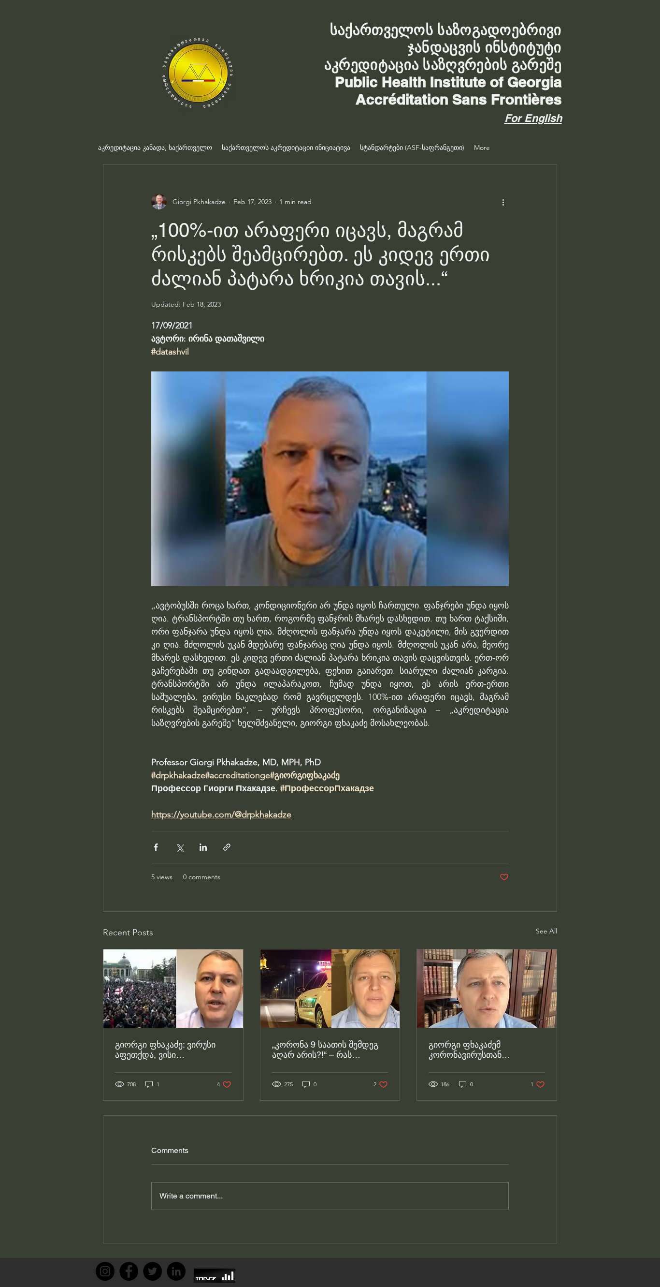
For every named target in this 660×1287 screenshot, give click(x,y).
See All (546, 931)
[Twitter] (152, 1271)
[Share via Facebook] (155, 847)
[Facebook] (128, 1271)
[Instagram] (105, 1271)
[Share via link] (226, 847)
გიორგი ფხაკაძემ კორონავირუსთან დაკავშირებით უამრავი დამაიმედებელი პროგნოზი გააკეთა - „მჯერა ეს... (485, 1049)
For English (533, 118)
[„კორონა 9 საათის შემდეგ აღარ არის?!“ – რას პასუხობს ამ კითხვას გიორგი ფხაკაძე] (330, 988)
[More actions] (503, 201)
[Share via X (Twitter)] (179, 847)
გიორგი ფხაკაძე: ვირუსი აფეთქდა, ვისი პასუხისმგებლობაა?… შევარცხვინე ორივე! (165, 1049)
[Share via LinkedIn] (203, 847)
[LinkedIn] (176, 1271)
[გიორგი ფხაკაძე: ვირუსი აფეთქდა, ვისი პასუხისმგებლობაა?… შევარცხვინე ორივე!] (173, 988)
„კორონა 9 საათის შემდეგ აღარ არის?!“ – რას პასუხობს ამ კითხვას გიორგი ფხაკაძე (325, 1049)
